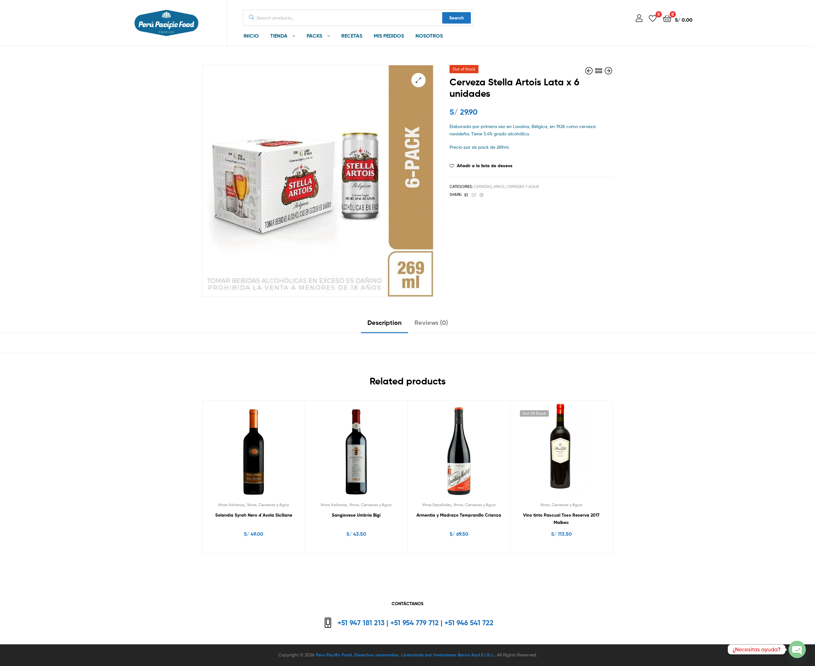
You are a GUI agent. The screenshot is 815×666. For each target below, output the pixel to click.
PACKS (314, 35)
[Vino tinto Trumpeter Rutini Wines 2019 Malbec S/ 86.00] (608, 70)
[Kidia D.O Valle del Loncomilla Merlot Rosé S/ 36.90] (590, 70)
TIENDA (278, 35)
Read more (561, 547)
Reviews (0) (431, 322)
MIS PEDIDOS (389, 35)
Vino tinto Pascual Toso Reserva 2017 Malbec (561, 518)
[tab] (384, 325)
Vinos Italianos (231, 504)
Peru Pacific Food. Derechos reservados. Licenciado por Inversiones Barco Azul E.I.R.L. (405, 655)
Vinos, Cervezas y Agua (516, 186)
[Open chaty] (797, 649)
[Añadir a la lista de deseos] (253, 453)
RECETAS (351, 35)
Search (456, 18)
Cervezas (483, 186)
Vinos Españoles (436, 504)
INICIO (251, 35)
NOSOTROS (429, 35)
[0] (652, 18)
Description (384, 322)
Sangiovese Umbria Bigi (356, 515)
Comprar (257, 547)
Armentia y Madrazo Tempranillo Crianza (458, 515)
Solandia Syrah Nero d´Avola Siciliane (253, 515)
